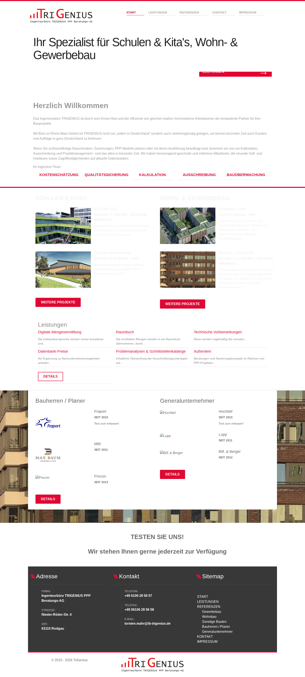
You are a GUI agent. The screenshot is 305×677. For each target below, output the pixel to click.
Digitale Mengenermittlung (59, 332)
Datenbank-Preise (53, 351)
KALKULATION (152, 175)
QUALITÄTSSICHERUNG (106, 175)
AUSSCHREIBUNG (199, 175)
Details (50, 376)
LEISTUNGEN (208, 601)
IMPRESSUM (207, 641)
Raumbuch (125, 332)
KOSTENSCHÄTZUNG (58, 175)
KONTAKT (205, 636)
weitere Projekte (58, 302)
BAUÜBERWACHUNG (246, 175)
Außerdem (202, 351)
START (202, 596)
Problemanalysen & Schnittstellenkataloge (151, 351)
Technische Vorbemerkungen (218, 332)
